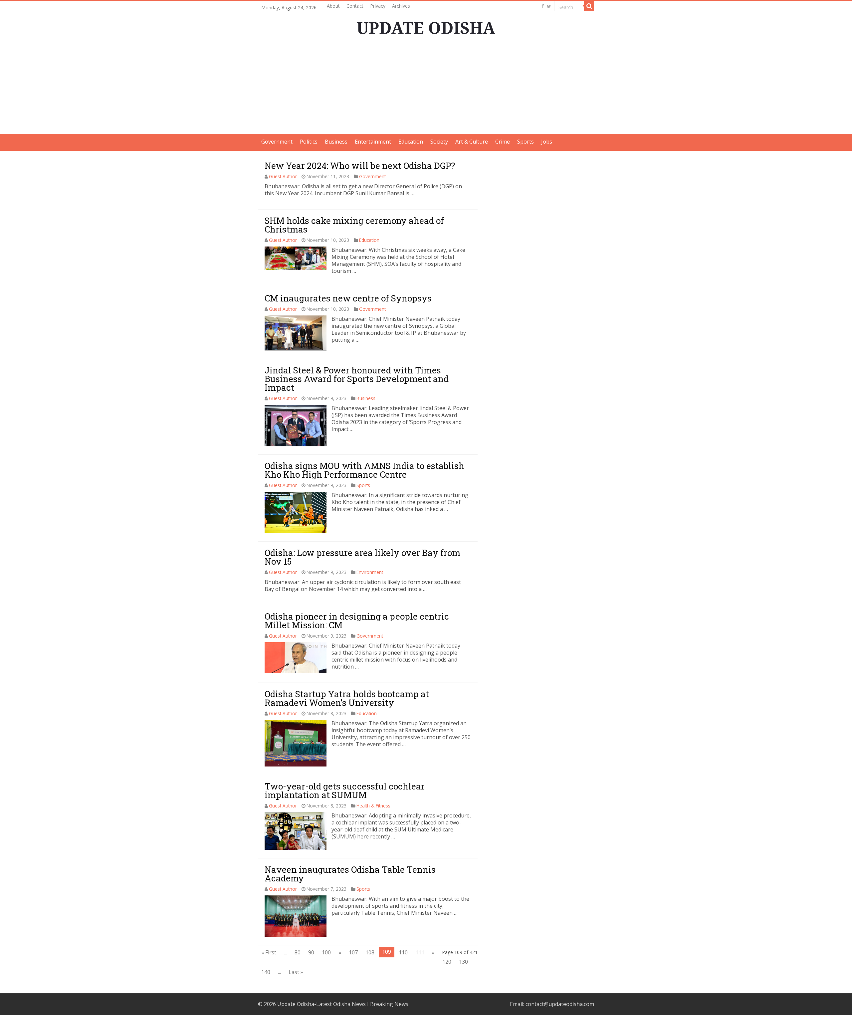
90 (311, 952)
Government (277, 141)
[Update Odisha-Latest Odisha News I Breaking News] (426, 26)
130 (463, 961)
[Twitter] (549, 6)
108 (369, 952)
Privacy (377, 6)
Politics (309, 141)
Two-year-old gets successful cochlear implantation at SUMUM (345, 790)
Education (410, 141)
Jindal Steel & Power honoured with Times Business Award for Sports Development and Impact (357, 378)
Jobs (546, 141)
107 (353, 952)
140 (265, 972)
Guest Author (283, 176)
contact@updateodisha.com (560, 1004)
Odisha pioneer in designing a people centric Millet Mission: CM (357, 621)
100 (326, 952)
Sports (525, 141)
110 (403, 952)
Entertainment (373, 141)
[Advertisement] (426, 87)
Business (336, 141)
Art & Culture (471, 141)
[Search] (589, 6)
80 (298, 952)
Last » (296, 972)
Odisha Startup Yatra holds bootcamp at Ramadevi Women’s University (347, 698)
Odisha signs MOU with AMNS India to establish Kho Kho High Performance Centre (364, 470)
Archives (401, 6)
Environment (369, 572)
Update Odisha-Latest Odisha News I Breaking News (342, 1004)
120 (446, 961)
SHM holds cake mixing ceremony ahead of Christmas (354, 225)
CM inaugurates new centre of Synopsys (348, 298)
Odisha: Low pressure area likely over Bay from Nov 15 (362, 557)
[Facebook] (543, 6)
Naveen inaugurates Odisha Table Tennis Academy (350, 874)
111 (419, 952)
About (333, 6)
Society (439, 141)
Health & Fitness (373, 805)
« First (268, 952)
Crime (502, 141)
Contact (354, 6)
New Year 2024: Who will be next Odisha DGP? (360, 165)
